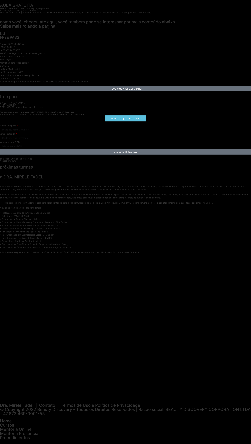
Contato (47, 405)
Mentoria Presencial (19, 433)
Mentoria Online (16, 429)
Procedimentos (15, 437)
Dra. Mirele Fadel (16, 405)
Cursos (7, 425)
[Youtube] (25, 396)
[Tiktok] (32, 396)
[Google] (39, 396)
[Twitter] (17, 396)
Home (6, 420)
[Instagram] (3, 396)
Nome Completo (8, 126)
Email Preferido (8, 134)
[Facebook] (10, 396)
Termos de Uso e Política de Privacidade (100, 405)
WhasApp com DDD (10, 142)
